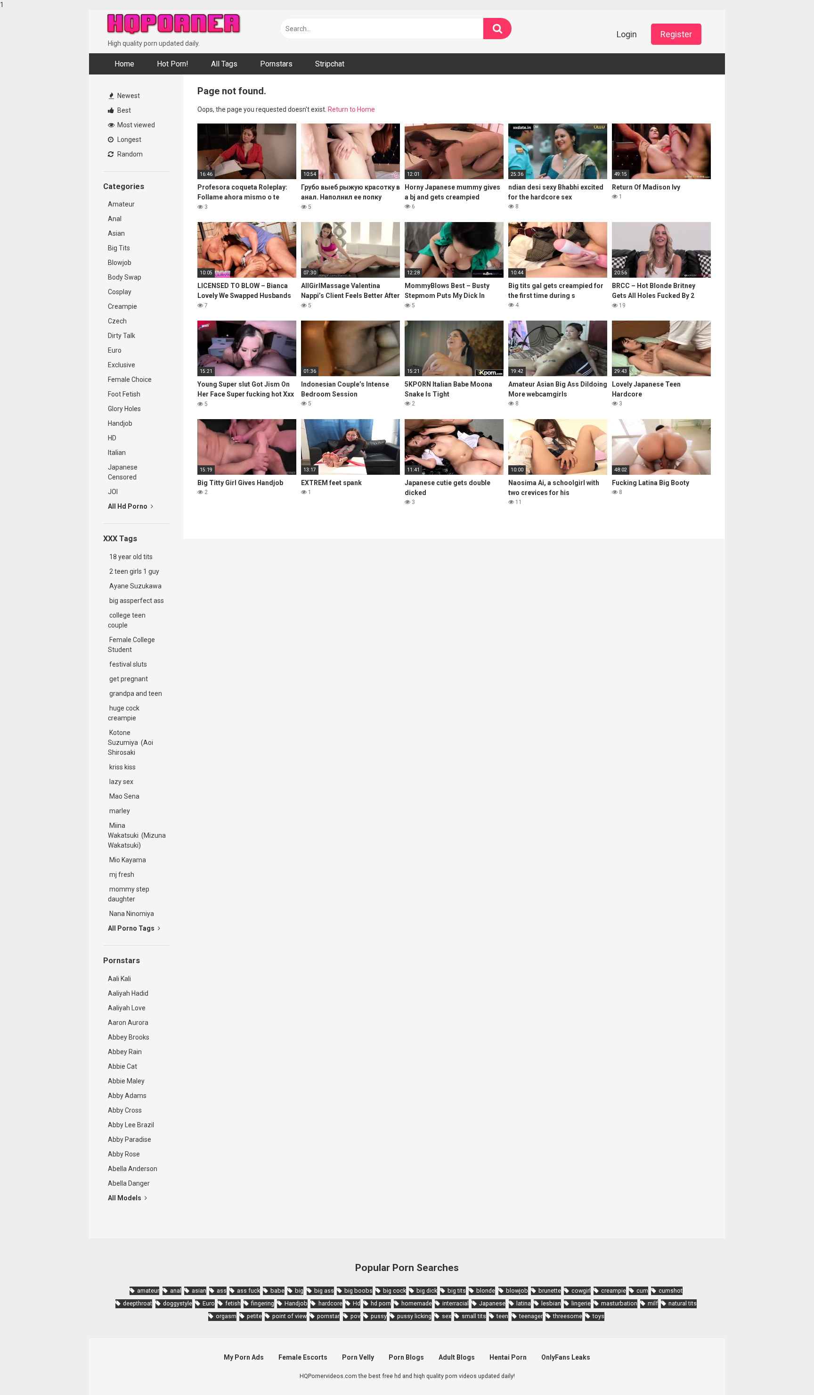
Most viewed (135, 125)
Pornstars (276, 63)
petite (254, 1316)
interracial (455, 1303)
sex (446, 1316)
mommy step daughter (128, 894)
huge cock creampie (123, 713)
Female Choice (130, 379)
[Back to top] (782, 1368)
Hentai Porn (508, 1357)
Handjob (120, 423)
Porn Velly (358, 1357)
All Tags (224, 63)
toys (598, 1316)
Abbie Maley (126, 1081)
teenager (531, 1316)
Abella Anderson (132, 1168)
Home (124, 63)
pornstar (328, 1316)
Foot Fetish (124, 394)
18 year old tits (130, 557)
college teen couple (127, 620)
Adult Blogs (457, 1357)
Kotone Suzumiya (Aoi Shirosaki (130, 742)
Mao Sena (125, 796)
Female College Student (131, 644)
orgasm (226, 1316)
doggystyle (177, 1303)
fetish (233, 1303)
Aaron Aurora (128, 1022)
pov (355, 1316)
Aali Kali (119, 978)
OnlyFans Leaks (565, 1357)
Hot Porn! (172, 63)
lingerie (581, 1303)
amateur (148, 1290)
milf (653, 1303)
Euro (115, 350)
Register (676, 34)
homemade (416, 1303)
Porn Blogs (406, 1357)
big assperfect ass (136, 600)
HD (112, 438)
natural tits (682, 1303)
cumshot (671, 1290)
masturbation (619, 1303)
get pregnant (128, 679)
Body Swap (124, 277)
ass (222, 1290)
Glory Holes (124, 409)
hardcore (330, 1303)
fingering (262, 1303)
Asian (116, 233)
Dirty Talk (121, 335)
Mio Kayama (128, 860)
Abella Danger (129, 1183)
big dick (426, 1290)
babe (277, 1290)
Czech (117, 321)
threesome (567, 1316)
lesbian (551, 1303)
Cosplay (119, 292)
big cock (394, 1290)
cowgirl (581, 1290)
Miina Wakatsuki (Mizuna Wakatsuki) (137, 835)
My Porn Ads (244, 1357)
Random (129, 154)
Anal (115, 219)
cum (642, 1290)
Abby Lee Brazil (131, 1125)
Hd (356, 1303)
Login (627, 34)
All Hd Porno (128, 506)
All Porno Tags (132, 928)
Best (123, 110)
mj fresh (121, 874)
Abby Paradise (129, 1139)
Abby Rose (124, 1154)
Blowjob (119, 262)
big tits (457, 1290)
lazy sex (120, 781)
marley (119, 811)
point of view (289, 1316)
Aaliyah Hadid (128, 993)
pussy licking (414, 1316)
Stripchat (329, 63)
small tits (474, 1316)
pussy (379, 1316)
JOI (113, 491)
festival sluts (127, 664)
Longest (128, 139)
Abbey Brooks (128, 1037)
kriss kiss (122, 767)
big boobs (358, 1290)
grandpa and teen (135, 693)
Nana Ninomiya (132, 913)
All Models (125, 1198)
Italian (117, 452)
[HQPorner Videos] (173, 24)
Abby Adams (127, 1095)
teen (502, 1316)
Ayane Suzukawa (135, 586)
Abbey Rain (125, 1052)
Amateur (121, 204)
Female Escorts (302, 1357)
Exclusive (121, 365)
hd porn (381, 1303)
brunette (549, 1290)
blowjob (517, 1290)
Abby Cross (125, 1110)
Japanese (492, 1303)
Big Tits (119, 248)
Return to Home (351, 109)
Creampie (122, 306)
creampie (613, 1290)
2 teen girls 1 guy (133, 571)
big (299, 1290)
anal (175, 1290)
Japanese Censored (123, 472)
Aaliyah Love (127, 1008)
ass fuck (248, 1290)
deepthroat (137, 1303)
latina (523, 1303)
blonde (485, 1290)
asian (199, 1290)
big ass (324, 1290)
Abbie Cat (122, 1066)
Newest (128, 95)
